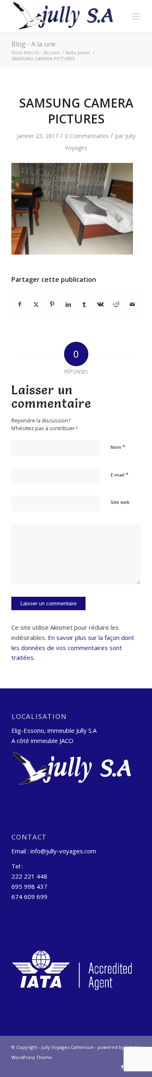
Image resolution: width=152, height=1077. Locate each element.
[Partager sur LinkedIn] (68, 304)
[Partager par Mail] (132, 304)
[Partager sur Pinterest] (52, 304)
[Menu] (136, 16)
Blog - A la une (33, 44)
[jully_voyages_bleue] (63, 16)
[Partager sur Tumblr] (84, 304)
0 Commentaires (87, 136)
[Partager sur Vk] (100, 304)
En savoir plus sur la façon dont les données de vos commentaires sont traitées (72, 647)
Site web (120, 502)
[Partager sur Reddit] (116, 304)
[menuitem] (136, 16)
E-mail (119, 474)
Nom (118, 447)
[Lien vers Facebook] (122, 1067)
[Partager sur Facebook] (20, 304)
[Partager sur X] (36, 304)
